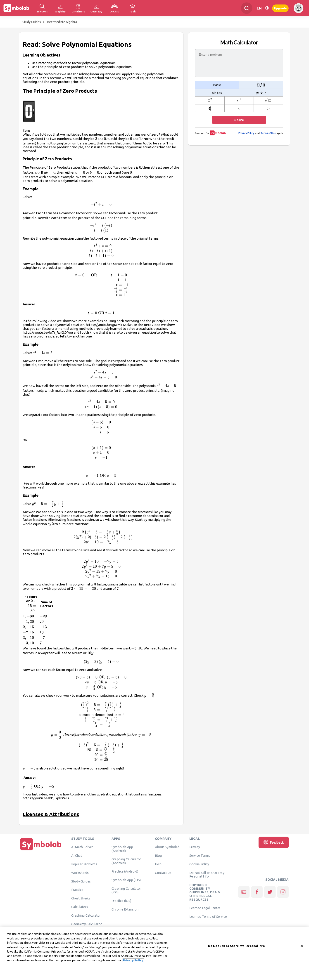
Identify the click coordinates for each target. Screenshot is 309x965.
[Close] (302, 946)
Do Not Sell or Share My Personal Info (206, 874)
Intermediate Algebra (62, 22)
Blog (158, 855)
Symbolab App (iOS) (126, 880)
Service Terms (199, 855)
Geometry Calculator (86, 924)
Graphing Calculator (86, 915)
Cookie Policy (199, 864)
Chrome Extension (125, 909)
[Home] (41, 850)
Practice (77, 890)
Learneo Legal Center (204, 908)
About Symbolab (167, 847)
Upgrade (280, 8)
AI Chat (76, 855)
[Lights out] (267, 8)
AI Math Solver (82, 847)
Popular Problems (84, 864)
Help (158, 864)
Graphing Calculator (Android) (126, 861)
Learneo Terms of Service (208, 916)
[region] (154, 946)
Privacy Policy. (133, 960)
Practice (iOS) (121, 901)
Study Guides (31, 22)
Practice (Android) (125, 871)
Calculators (79, 907)
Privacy (194, 847)
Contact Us (163, 872)
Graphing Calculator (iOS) (126, 890)
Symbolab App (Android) (122, 848)
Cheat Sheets (80, 898)
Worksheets (80, 872)
